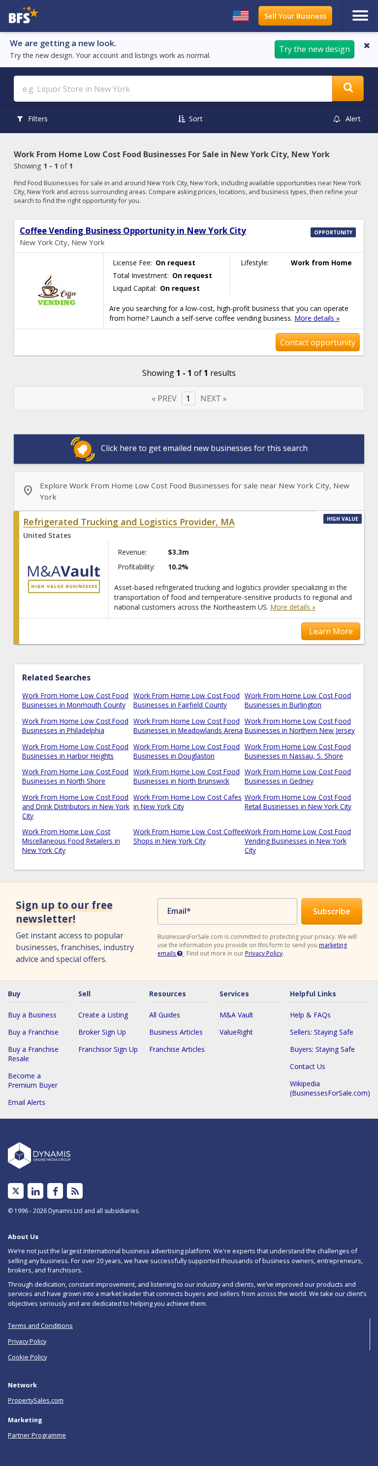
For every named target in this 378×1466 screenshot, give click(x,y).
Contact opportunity (317, 342)
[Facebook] (55, 1191)
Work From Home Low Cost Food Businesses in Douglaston (186, 751)
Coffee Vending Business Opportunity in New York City (133, 230)
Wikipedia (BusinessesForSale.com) (330, 1088)
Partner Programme (37, 1435)
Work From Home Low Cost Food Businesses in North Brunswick (186, 776)
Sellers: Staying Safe (321, 1032)
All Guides (164, 1014)
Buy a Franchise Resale (33, 1053)
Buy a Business (32, 1014)
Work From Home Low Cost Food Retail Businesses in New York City (298, 801)
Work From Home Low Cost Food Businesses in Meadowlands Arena (188, 725)
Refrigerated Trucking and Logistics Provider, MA (129, 522)
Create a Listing (103, 1014)
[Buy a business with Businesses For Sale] (51, 16)
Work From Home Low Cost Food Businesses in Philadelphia (75, 725)
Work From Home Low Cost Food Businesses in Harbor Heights (75, 751)
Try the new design (314, 49)
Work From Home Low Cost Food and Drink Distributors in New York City (75, 806)
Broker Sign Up (102, 1032)
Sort (196, 118)
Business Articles (176, 1032)
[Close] (367, 45)
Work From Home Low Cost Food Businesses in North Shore (75, 776)
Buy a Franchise (33, 1032)
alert (353, 118)
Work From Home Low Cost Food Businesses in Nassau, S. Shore (298, 751)
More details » (317, 318)
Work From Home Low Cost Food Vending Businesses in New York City (298, 841)
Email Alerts (26, 1102)
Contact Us (307, 1066)
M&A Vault (236, 1014)
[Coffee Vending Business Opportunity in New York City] (58, 291)
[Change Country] (241, 16)
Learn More (331, 631)
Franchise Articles (177, 1049)
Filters (38, 118)
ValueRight (236, 1032)
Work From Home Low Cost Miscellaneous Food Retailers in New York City (71, 841)
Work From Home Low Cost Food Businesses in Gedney (298, 776)
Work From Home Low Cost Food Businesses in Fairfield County (186, 700)
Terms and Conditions (40, 1325)
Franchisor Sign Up (108, 1049)
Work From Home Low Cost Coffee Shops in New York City (189, 836)
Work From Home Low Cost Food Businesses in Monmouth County (75, 700)
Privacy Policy (264, 953)
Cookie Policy (27, 1357)
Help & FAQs (310, 1014)
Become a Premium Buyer (33, 1080)
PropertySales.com (35, 1400)
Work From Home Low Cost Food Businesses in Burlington (298, 700)
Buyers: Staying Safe (322, 1049)
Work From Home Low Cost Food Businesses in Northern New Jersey (300, 725)
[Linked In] (35, 1191)
